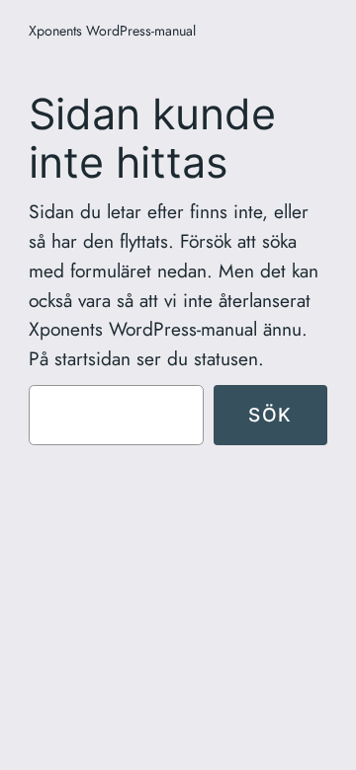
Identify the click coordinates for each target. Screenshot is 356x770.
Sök (270, 414)
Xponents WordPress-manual (112, 30)
